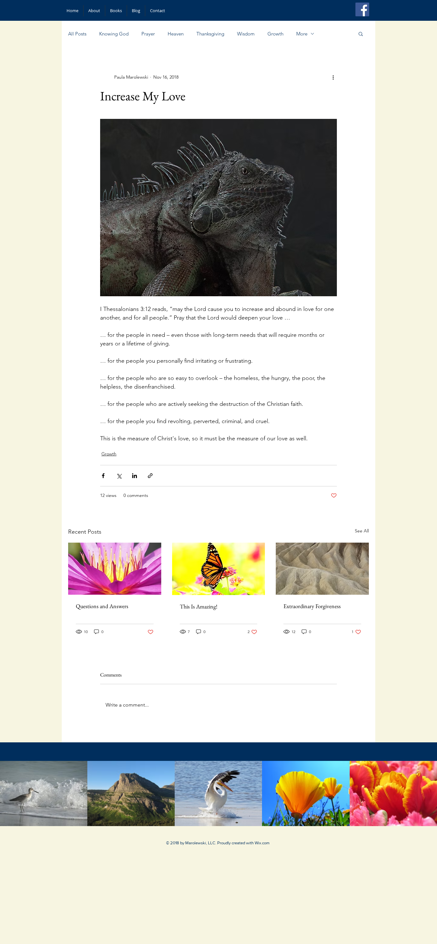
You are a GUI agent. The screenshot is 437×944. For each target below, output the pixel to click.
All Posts (77, 34)
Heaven (176, 34)
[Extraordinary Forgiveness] (322, 569)
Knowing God (114, 34)
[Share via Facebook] (103, 476)
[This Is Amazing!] (218, 569)
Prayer (148, 34)
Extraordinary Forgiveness (312, 606)
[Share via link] (150, 476)
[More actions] (333, 77)
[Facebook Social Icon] (362, 9)
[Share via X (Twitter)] (119, 476)
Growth (275, 34)
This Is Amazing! (199, 606)
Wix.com (262, 842)
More (301, 34)
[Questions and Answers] (114, 569)
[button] (361, 33)
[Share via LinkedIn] (134, 476)
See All (362, 531)
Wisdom (246, 34)
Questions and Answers (102, 606)
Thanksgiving (210, 34)
